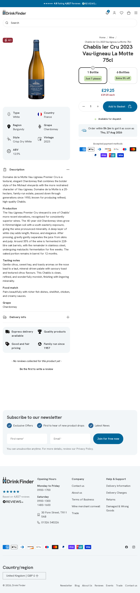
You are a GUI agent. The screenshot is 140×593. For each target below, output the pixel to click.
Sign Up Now (70, 317)
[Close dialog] (104, 267)
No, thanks (70, 340)
